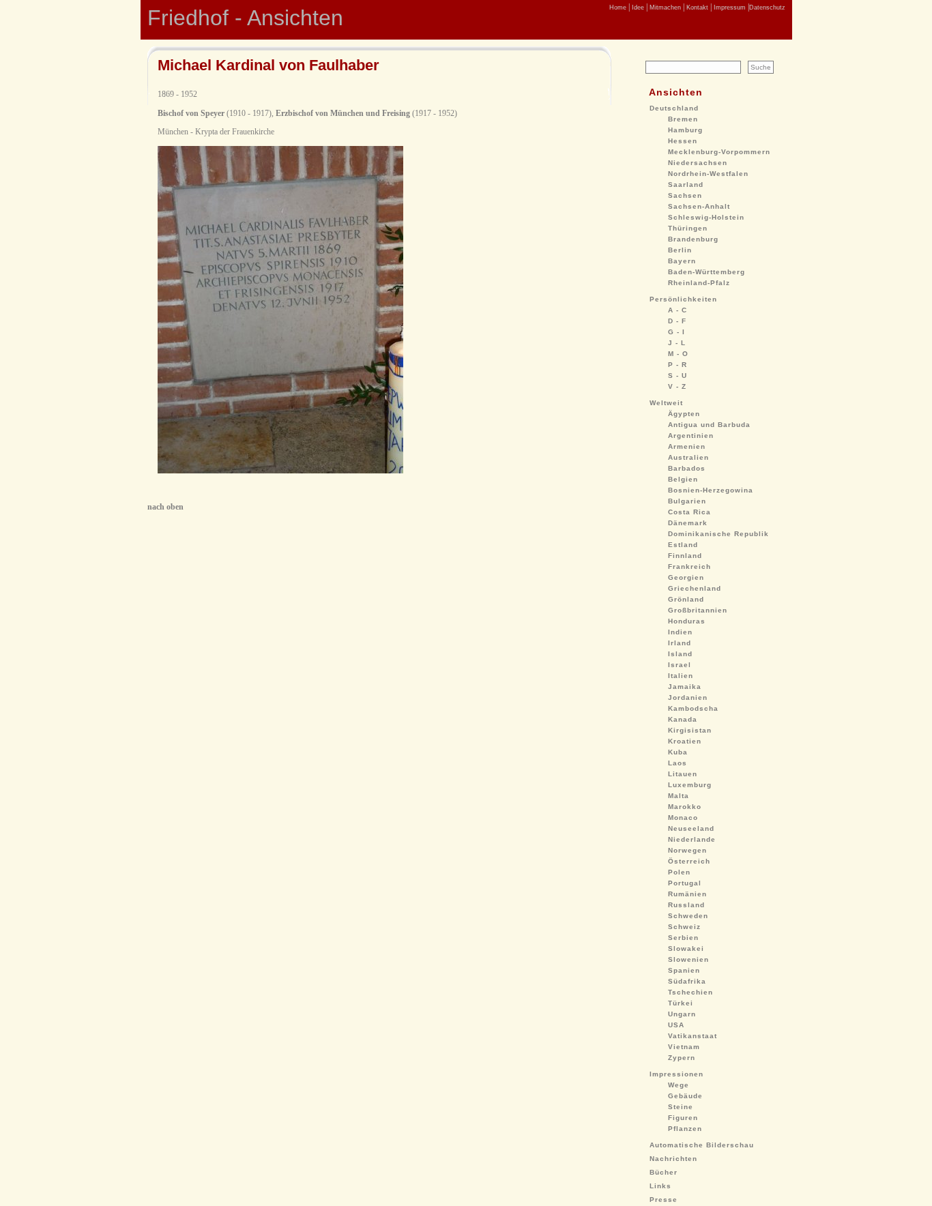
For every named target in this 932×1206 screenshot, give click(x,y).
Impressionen (676, 1074)
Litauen (682, 774)
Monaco (683, 817)
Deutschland (674, 108)
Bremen (683, 119)
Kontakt (696, 7)
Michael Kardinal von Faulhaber (268, 65)
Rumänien (687, 894)
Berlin (680, 250)
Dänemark (688, 523)
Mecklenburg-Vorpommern (719, 152)
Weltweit (666, 403)
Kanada (682, 719)
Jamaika (684, 686)
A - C (677, 310)
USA (676, 1025)
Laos (677, 763)
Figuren (683, 1117)
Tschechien (690, 992)
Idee (637, 7)
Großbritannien (697, 610)
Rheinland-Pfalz (699, 282)
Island (680, 654)
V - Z (677, 386)
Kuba (678, 752)
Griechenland (694, 588)
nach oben (165, 507)
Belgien (683, 479)
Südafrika (687, 981)
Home (617, 7)
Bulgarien (687, 501)
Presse (664, 1199)
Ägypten (684, 413)
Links (660, 1186)
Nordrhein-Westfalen (708, 173)
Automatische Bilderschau (702, 1145)
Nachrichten (673, 1158)
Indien (680, 632)
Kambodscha (693, 708)
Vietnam (684, 1046)
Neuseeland (691, 828)
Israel (679, 664)
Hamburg (685, 130)
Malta (678, 795)
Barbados (686, 468)
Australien (688, 457)
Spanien (684, 970)
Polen (679, 872)
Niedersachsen (697, 162)
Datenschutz (767, 7)
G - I (676, 332)
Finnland (685, 555)
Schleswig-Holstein (706, 217)
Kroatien (684, 741)
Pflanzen (685, 1128)
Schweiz (684, 926)
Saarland (685, 184)
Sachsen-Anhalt (699, 206)
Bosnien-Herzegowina (710, 490)
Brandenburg (693, 239)
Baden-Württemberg (706, 272)
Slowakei (686, 948)
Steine (680, 1107)
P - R (677, 364)
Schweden (688, 916)
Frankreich (689, 566)
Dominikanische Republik (718, 534)
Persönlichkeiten (683, 299)
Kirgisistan (690, 730)
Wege (678, 1085)
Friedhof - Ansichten (245, 17)
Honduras (686, 621)
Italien (680, 675)
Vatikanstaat (692, 1036)
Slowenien (688, 959)
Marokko (684, 806)
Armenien (686, 446)
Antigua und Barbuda (709, 424)
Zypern (681, 1057)
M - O (678, 353)
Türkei (680, 1003)
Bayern (682, 261)
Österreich (689, 861)
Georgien (686, 577)
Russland (686, 905)
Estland (683, 544)
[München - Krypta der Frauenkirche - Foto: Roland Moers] (280, 470)
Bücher (664, 1172)
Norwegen (687, 850)
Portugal (684, 883)
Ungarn (682, 1014)
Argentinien (691, 435)
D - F (677, 321)
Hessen (682, 141)
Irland (679, 643)
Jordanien (688, 697)
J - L (677, 343)
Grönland (686, 599)
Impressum (729, 7)
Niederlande (692, 839)
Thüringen (688, 228)
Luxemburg (690, 785)
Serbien (683, 937)
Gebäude (685, 1096)
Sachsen (685, 195)
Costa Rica (689, 512)
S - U (677, 375)
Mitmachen (664, 7)
